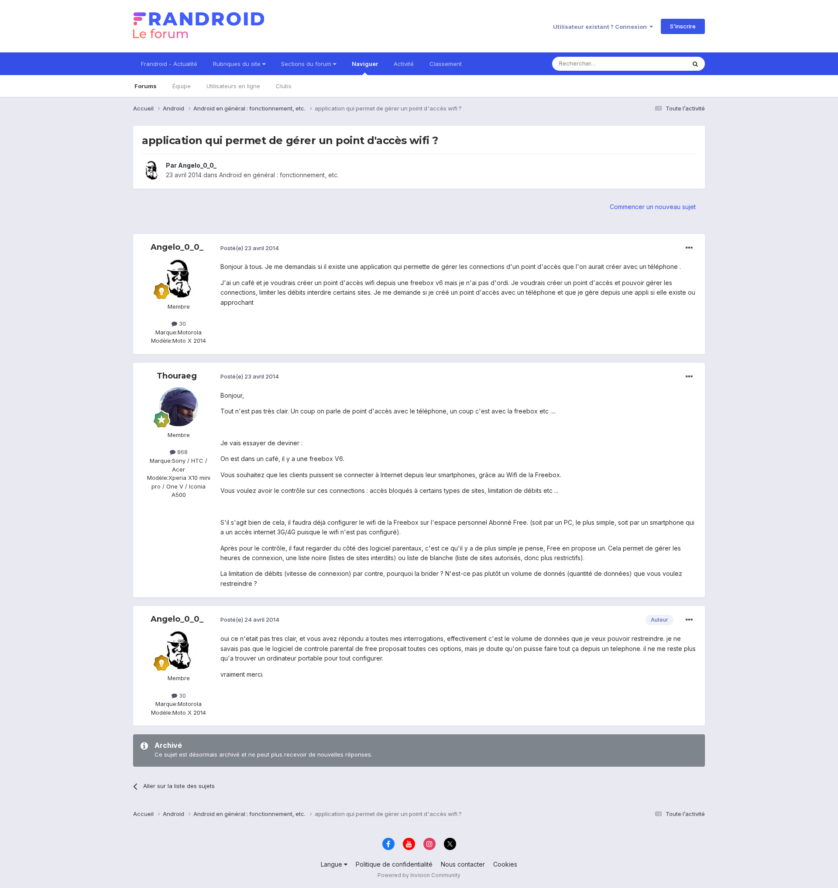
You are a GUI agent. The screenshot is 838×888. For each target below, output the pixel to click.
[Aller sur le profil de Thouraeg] (178, 407)
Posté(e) (249, 247)
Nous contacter (463, 864)
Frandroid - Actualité (169, 63)
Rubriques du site (237, 63)
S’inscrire (683, 26)
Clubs (284, 86)
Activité (404, 63)
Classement (445, 63)
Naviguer (365, 63)
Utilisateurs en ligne (233, 86)
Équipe (181, 86)
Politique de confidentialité (394, 864)
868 (181, 451)
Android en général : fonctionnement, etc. (279, 175)
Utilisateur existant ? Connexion (601, 26)
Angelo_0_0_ (197, 165)
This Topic (660, 63)
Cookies (505, 864)
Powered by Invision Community (419, 875)
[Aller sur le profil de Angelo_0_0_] (151, 170)
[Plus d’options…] (689, 248)
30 (181, 323)
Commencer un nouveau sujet (653, 206)
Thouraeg (177, 376)
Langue (332, 864)
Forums (145, 86)
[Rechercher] (695, 64)
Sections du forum (307, 63)
